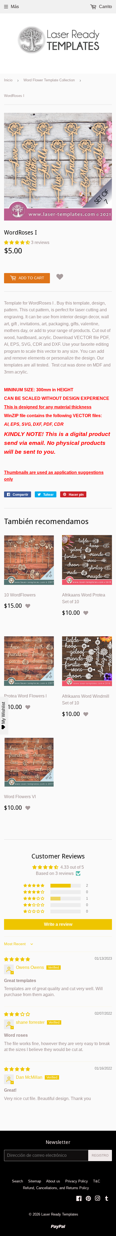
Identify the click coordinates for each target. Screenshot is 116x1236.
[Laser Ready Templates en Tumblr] (106, 1199)
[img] (17, 959)
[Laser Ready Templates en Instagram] (97, 1199)
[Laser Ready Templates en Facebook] (79, 1199)
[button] (17, 242)
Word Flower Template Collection (49, 80)
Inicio (8, 80)
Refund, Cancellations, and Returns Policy (56, 1188)
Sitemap (34, 1181)
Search (17, 1181)
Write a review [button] (58, 924)
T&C (96, 1181)
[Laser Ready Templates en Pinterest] (88, 1199)
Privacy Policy (76, 1181)
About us (53, 1181)
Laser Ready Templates (59, 1214)
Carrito (105, 6)
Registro (100, 1155)
